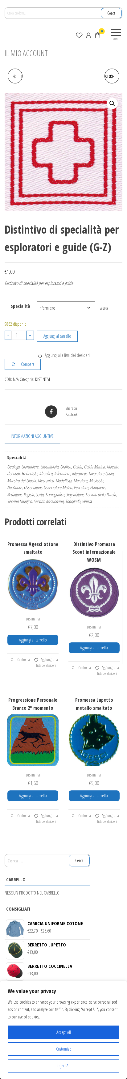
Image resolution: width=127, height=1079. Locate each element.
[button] (112, 103)
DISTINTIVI (42, 379)
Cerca (111, 13)
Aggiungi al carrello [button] (33, 640)
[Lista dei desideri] (79, 34)
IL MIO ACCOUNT (26, 53)
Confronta (23, 659)
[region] (63, 1030)
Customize (63, 1049)
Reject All (63, 1065)
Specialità (20, 306)
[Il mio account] (88, 34)
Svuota (104, 308)
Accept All (63, 1032)
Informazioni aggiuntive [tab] (32, 436)
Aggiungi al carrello (57, 336)
